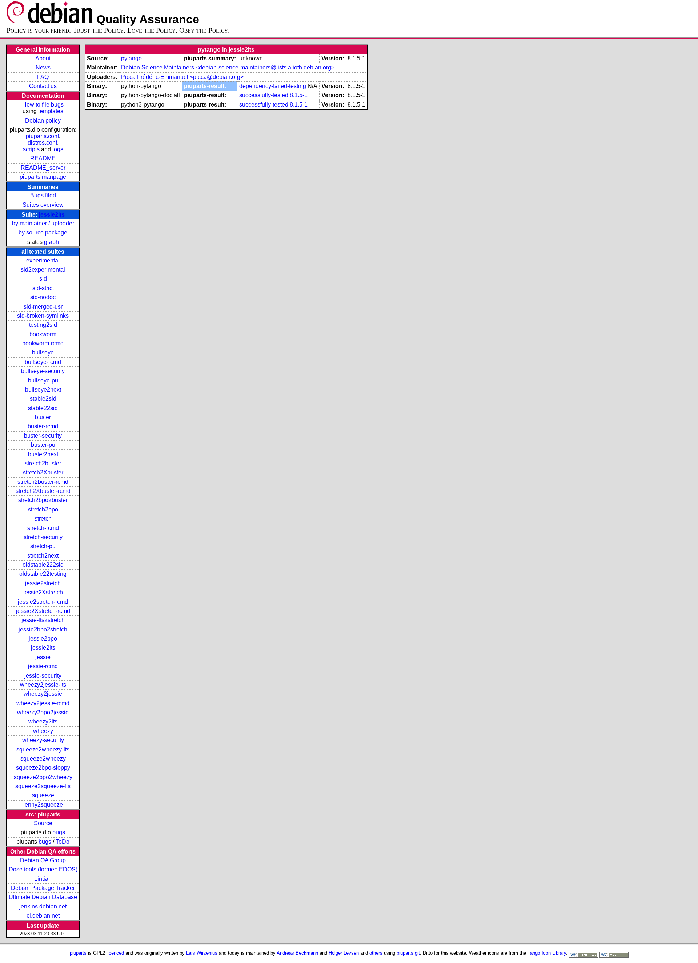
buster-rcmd (43, 426)
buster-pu (43, 445)
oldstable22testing (43, 574)
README (43, 158)
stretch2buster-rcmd (42, 482)
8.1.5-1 (299, 95)
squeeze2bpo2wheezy (43, 777)
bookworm (42, 334)
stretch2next (43, 556)
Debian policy (43, 120)
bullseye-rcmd (43, 362)
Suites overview (43, 205)
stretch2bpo (43, 509)
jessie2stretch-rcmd (43, 602)
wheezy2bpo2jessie (43, 712)
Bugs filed (43, 195)
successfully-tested (263, 95)
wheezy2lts (42, 721)
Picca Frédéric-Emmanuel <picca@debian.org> (182, 77)
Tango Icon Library (546, 953)
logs (57, 149)
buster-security (43, 436)
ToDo (62, 842)
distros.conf (42, 143)
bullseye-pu (43, 380)
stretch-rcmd (43, 528)
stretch (43, 518)
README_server (43, 168)
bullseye (43, 352)
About (43, 58)
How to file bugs (43, 104)
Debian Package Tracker (43, 888)
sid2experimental (43, 269)
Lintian (43, 879)
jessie (43, 657)
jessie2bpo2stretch (43, 629)
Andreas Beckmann (297, 953)
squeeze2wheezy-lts (42, 749)
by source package (43, 232)
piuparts (78, 953)
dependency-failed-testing (272, 86)
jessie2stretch (43, 583)
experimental (43, 260)
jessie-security (42, 676)
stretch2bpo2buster (43, 500)
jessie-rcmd (43, 666)
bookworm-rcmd (43, 343)
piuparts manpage (43, 177)
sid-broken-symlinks (43, 316)
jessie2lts (52, 215)
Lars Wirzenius (201, 953)
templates (50, 111)
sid (43, 279)
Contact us (43, 86)
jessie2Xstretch (43, 592)
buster (43, 417)
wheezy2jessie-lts (43, 685)
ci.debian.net (43, 915)
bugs (58, 832)
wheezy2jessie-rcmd (42, 703)
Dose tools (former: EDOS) (43, 869)
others (375, 953)
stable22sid (43, 408)
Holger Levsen (344, 953)
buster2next (43, 454)
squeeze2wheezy (43, 758)
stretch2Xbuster (43, 472)
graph (51, 242)
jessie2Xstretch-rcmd (43, 611)
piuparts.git (408, 953)
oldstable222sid (43, 565)
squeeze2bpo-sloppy (43, 768)
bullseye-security (43, 371)
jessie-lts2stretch (43, 620)
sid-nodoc (43, 297)
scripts (31, 149)
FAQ (43, 77)
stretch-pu (43, 546)
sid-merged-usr (43, 307)
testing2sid (43, 325)
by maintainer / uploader (43, 223)
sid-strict (43, 288)
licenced (115, 953)
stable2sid (43, 399)
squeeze (43, 795)
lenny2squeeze (43, 805)
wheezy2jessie (43, 694)
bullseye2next (43, 389)
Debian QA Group (43, 860)
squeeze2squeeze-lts (43, 786)
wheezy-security (43, 740)
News (43, 67)
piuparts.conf (42, 136)
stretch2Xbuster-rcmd (43, 491)
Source (43, 823)
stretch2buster (43, 463)
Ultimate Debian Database (43, 897)
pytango (131, 58)
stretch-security (43, 537)
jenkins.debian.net (43, 906)
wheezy (43, 731)
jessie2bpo (43, 638)
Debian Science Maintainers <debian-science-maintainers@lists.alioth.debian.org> (227, 67)
